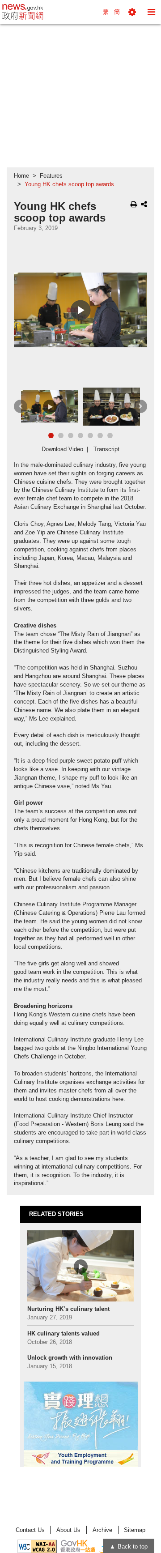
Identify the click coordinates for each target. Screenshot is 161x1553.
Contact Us (30, 1530)
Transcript (106, 449)
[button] (132, 12)
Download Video (62, 449)
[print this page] (134, 204)
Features (51, 176)
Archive (102, 1530)
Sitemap (134, 1530)
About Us (68, 1530)
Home (21, 176)
